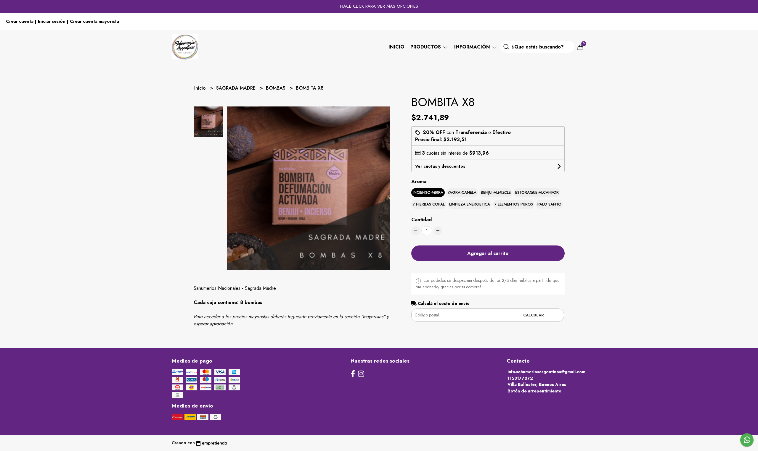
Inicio (396, 46)
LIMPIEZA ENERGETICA (469, 204)
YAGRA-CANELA (462, 192)
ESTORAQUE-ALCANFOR (537, 192)
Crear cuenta (19, 21)
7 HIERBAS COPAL (429, 204)
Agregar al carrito (487, 253)
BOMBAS (276, 88)
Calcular (533, 315)
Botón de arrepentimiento (534, 391)
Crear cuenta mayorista (94, 21)
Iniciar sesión (51, 21)
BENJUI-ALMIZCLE (496, 192)
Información (473, 46)
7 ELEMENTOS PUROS (513, 204)
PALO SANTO (549, 204)
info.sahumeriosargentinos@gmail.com (546, 372)
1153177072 (520, 378)
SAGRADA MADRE (236, 88)
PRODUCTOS (426, 46)
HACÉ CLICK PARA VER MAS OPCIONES (379, 6)
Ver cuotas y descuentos (440, 166)
